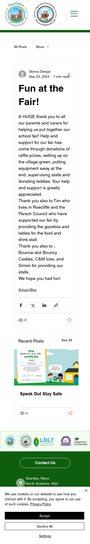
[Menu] (77, 14)
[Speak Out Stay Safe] (46, 367)
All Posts (20, 47)
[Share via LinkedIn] (44, 305)
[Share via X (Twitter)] (32, 305)
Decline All (45, 526)
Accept (44, 515)
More (40, 47)
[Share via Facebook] (20, 305)
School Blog (27, 290)
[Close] (83, 493)
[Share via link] (56, 305)
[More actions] (69, 74)
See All (66, 340)
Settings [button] (45, 535)
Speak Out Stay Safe (41, 393)
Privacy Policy (40, 504)
